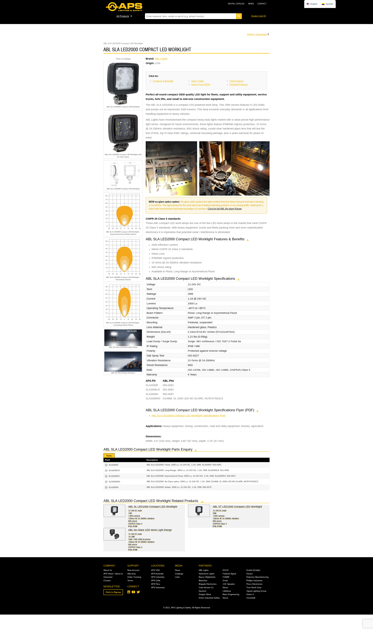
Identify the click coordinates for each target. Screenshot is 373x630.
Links (177, 577)
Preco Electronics (254, 584)
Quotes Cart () (258, 16)
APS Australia (157, 573)
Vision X (250, 594)
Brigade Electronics (208, 584)
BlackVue (203, 580)
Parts (109, 455)
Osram (249, 573)
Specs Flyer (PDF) (200, 84)
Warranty (131, 573)
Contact (261, 4)
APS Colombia (157, 577)
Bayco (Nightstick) (207, 577)
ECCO (225, 570)
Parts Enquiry (237, 81)
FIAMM (226, 577)
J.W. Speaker (229, 584)
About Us (107, 570)
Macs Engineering (231, 594)
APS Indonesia (158, 587)
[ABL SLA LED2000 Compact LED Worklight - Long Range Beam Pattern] (123, 302)
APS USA (155, 570)
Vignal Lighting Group (256, 591)
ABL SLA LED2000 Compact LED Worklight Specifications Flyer (189, 415)
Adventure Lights (206, 573)
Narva (225, 598)
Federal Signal (229, 573)
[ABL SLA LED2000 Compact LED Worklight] (123, 83)
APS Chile (155, 580)
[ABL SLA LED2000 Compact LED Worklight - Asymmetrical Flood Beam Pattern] (123, 211)
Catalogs (179, 573)
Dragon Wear (205, 594)
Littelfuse (227, 591)
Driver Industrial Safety (209, 598)
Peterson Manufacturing (257, 577)
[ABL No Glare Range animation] (123, 361)
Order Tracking (134, 577)
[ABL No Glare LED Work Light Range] (123, 337)
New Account (133, 570)
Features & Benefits (163, 81)
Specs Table (197, 81)
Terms (130, 580)
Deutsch (202, 591)
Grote (225, 580)
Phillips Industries (254, 580)
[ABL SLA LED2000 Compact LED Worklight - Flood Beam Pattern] (123, 257)
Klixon (225, 587)
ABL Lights (161, 58)
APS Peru (155, 584)
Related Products (239, 84)
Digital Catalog (236, 4)
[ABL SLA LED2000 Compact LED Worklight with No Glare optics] (123, 131)
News (251, 4)
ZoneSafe (250, 598)
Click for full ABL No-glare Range (225, 209)
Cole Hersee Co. (206, 587)
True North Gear (254, 587)
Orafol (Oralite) (253, 570)
